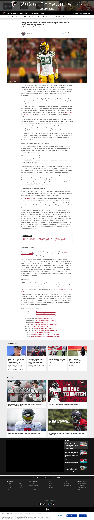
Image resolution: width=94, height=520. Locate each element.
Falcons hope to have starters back (46, 312)
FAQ (50, 498)
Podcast (9, 489)
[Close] (92, 515)
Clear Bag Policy (33, 489)
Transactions (20, 491)
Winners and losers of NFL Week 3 (43, 328)
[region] (47, 516)
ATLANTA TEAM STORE (67, 485)
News (10, 483)
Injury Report (20, 489)
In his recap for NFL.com (28, 198)
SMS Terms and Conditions (50, 500)
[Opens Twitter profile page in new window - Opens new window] (27, 35)
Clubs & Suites (50, 491)
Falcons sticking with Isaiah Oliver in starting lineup (45, 334)
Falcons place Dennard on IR (44, 318)
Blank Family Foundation (82, 483)
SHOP (67, 481)
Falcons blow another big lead (40, 326)
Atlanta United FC (82, 485)
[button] (45, 372)
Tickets (50, 485)
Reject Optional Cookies (72, 515)
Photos (10, 487)
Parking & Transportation (33, 485)
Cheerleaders (10, 491)
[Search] (73, 13)
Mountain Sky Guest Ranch (81, 487)
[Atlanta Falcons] (47, 510)
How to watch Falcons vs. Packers (45, 314)
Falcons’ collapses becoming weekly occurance (47, 330)
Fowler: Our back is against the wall (46, 316)
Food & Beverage (33, 493)
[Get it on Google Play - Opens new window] (51, 504)
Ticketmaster (50, 489)
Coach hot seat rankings (41, 322)
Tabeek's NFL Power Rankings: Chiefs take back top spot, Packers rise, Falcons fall (61, 239)
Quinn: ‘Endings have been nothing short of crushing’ (45, 336)
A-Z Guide (33, 487)
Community (10, 493)
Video (10, 485)
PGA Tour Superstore (81, 489)
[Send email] (68, 33)
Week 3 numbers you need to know (44, 320)
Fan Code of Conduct (33, 491)
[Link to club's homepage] (3, 13)
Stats (21, 487)
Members (50, 483)
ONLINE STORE (66, 483)
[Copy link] (71, 33)
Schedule (20, 483)
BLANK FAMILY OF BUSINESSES (81, 481)
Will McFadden (29, 32)
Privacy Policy (48, 518)
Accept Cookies (82, 515)
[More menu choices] (47, 13)
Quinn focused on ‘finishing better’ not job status (43, 324)
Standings (20, 493)
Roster (21, 485)
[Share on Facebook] (63, 33)
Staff (20, 498)
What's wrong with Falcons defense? (41, 332)
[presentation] (86, 373)
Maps (33, 483)
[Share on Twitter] (66, 33)
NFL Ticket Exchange (50, 493)
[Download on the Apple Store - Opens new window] (42, 504)
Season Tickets (50, 487)
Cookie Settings (61, 515)
